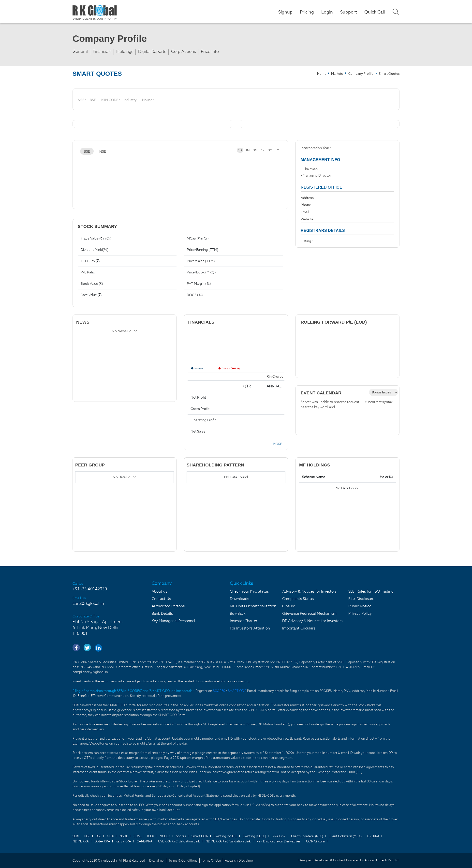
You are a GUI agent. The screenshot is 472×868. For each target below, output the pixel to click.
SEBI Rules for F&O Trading (371, 591)
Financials (102, 51)
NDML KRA (81, 841)
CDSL (137, 836)
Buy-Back (238, 613)
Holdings (124, 51)
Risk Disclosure (361, 598)
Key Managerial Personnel (173, 620)
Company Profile (360, 74)
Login (327, 12)
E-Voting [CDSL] (254, 836)
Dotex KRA (102, 841)
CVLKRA (373, 836)
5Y (277, 150)
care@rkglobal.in (88, 603)
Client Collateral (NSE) (307, 836)
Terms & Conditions (182, 860)
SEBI (76, 836)
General (80, 51)
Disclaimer (157, 860)
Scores (181, 836)
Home (321, 74)
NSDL (123, 836)
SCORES (219, 691)
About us (159, 591)
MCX (110, 836)
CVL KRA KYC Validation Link (179, 841)
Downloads (239, 598)
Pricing (307, 12)
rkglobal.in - (110, 860)
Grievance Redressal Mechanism (309, 613)
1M (248, 150)
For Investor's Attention (250, 628)
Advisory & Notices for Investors (309, 591)
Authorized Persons (168, 606)
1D (240, 150)
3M (255, 150)
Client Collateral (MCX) (345, 836)
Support (348, 12)
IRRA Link (278, 836)
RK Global (95, 12)
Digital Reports (152, 51)
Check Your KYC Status (249, 591)
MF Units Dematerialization (253, 606)
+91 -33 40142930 (90, 589)
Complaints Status (298, 598)
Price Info (210, 51)
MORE (277, 444)
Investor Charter (243, 620)
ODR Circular (315, 841)
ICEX (150, 836)
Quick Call (374, 12)
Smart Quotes (389, 74)
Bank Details (162, 613)
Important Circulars (298, 628)
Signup (285, 12)
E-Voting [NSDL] (225, 836)
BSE (87, 151)
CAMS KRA (144, 841)
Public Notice (359, 606)
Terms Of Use (211, 860)
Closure (288, 606)
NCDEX (165, 836)
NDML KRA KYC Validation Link (228, 841)
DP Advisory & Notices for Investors (312, 620)
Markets (337, 74)
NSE (102, 151)
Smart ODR (200, 836)
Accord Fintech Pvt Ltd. (382, 860)
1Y (263, 150)
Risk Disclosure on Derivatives (278, 841)
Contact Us (161, 598)
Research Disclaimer (239, 860)
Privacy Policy (360, 613)
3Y (270, 150)
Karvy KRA (123, 841)
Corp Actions (183, 51)
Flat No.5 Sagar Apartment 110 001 (98, 627)
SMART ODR (237, 691)
